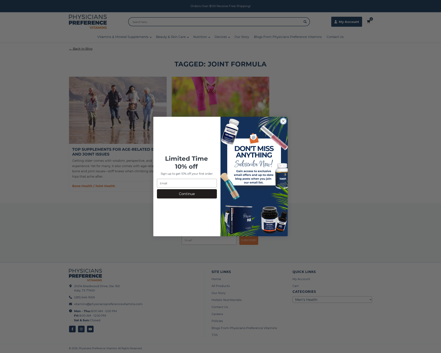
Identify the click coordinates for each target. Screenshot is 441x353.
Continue (187, 194)
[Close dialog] (283, 121)
